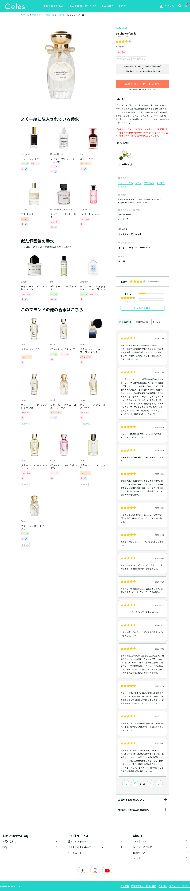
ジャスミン (123, 186)
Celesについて (140, 841)
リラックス (145, 247)
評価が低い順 (142, 321)
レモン (138, 183)
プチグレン (149, 183)
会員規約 (163, 886)
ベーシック (123, 219)
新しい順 (156, 321)
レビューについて (142, 847)
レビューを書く (142, 308)
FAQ (4, 847)
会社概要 (125, 886)
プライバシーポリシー (179, 886)
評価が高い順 (125, 321)
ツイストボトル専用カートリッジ (85, 847)
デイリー (133, 247)
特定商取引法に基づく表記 (143, 886)
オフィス (122, 247)
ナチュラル (136, 233)
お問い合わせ (9, 841)
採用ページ (139, 852)
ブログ (122, 6)
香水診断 (107, 6)
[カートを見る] (185, 6)
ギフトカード (75, 852)
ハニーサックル (125, 183)
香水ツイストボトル (78, 841)
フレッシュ (123, 233)
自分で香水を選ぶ (53, 6)
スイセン (161, 183)
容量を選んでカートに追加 (142, 84)
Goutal (122, 28)
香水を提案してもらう (82, 6)
